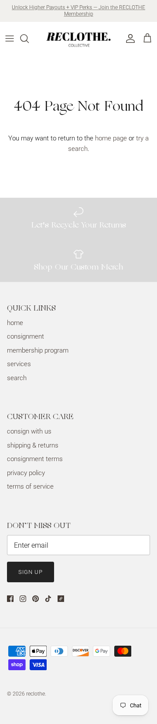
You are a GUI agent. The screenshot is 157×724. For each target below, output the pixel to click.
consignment (25, 336)
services (19, 364)
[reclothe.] (79, 38)
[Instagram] (23, 598)
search (17, 378)
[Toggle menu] (9, 38)
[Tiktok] (48, 598)
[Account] (128, 38)
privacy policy (26, 473)
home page (111, 138)
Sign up (30, 572)
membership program (37, 350)
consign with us (29, 431)
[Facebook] (10, 598)
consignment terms (35, 459)
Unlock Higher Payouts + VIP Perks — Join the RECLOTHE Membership (78, 10)
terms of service (30, 486)
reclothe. (36, 694)
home (15, 323)
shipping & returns (32, 445)
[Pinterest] (35, 598)
